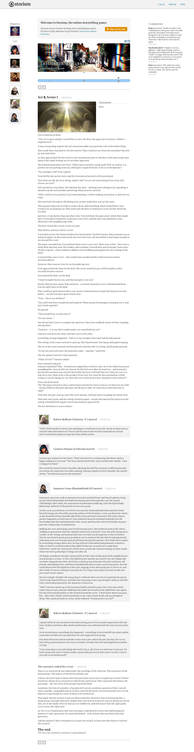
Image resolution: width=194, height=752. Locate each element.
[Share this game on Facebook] (126, 41)
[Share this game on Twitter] (129, 41)
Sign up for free (117, 29)
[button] (84, 72)
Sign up (172, 4)
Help (182, 4)
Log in (161, 4)
